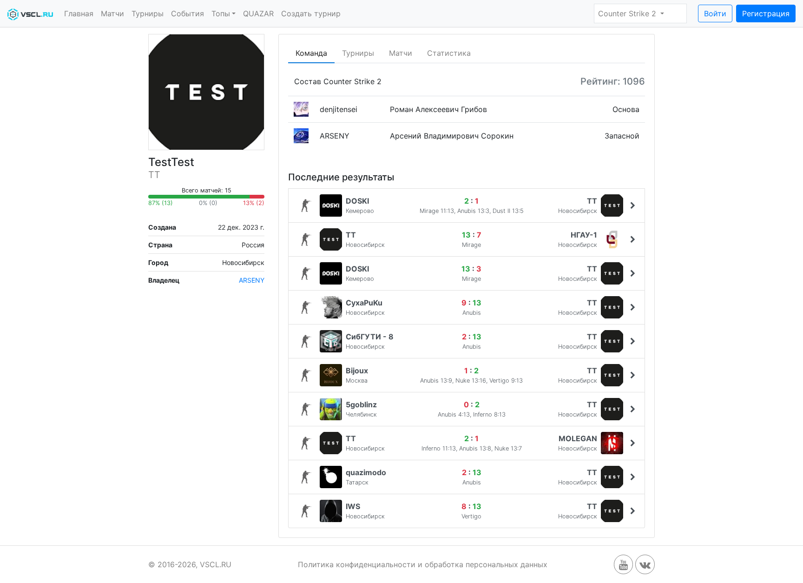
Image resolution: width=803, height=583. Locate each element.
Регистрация (766, 13)
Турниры (148, 13)
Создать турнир (311, 13)
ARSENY (251, 280)
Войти (715, 13)
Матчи (112, 13)
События (187, 13)
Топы (220, 13)
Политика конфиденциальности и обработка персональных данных (422, 564)
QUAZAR (258, 13)
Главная (78, 13)
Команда (311, 53)
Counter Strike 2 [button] (628, 13)
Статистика (449, 53)
